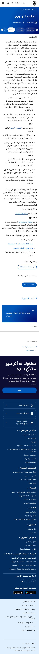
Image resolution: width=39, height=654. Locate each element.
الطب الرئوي (26, 17)
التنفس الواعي (16, 128)
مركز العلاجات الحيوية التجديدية (20, 244)
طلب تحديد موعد (29, 285)
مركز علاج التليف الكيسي (23, 248)
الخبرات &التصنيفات (31, 29)
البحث (11, 29)
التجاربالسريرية (20, 29)
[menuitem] (30, 30)
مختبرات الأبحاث (21, 214)
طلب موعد (30, 22)
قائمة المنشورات (25, 222)
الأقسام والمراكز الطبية (27, 10)
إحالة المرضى (17, 22)
